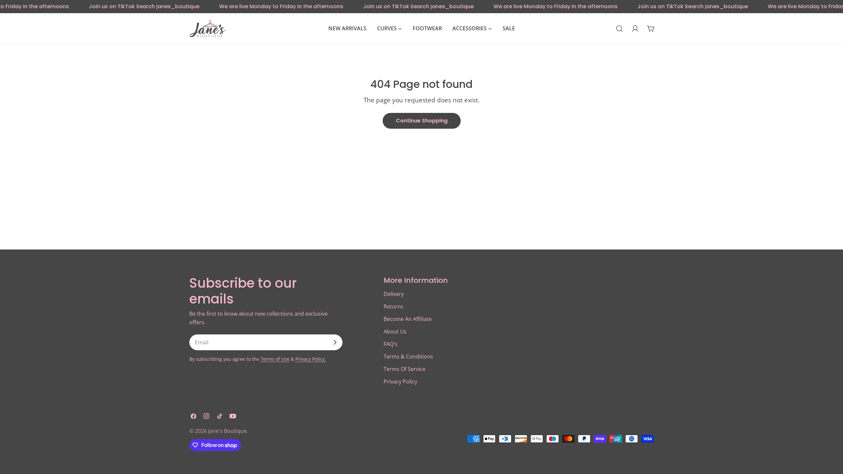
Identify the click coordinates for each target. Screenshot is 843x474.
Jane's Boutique (227, 430)
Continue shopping (422, 120)
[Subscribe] (335, 342)
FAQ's (390, 344)
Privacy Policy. (310, 359)
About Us (395, 331)
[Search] (619, 28)
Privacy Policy (400, 381)
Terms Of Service (404, 369)
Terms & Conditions (408, 356)
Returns (393, 306)
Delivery (394, 294)
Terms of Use (274, 359)
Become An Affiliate (408, 319)
